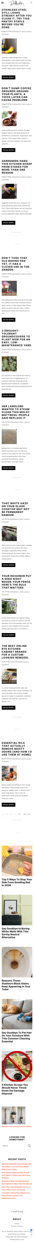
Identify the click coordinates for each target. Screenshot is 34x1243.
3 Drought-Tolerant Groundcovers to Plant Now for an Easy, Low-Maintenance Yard (16, 338)
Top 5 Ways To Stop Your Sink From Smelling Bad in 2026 (17, 882)
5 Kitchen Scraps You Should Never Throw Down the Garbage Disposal (15, 1089)
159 (19, 814)
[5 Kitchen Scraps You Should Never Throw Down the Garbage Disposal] (17, 1066)
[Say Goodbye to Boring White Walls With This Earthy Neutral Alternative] (17, 910)
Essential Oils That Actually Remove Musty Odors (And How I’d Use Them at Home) (17, 748)
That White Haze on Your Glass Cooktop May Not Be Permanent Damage (16, 509)
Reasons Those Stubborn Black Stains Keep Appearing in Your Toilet (16, 985)
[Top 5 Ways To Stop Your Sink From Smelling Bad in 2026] (17, 861)
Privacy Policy (17, 1226)
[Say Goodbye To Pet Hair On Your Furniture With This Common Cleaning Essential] (17, 1014)
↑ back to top (17, 1211)
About (17, 1223)
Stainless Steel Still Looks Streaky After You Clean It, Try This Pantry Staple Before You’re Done (17, 18)
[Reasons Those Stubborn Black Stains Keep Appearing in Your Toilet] (17, 962)
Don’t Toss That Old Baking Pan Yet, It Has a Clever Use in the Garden (15, 263)
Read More (8, 77)
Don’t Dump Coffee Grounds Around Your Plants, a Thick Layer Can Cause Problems (16, 94)
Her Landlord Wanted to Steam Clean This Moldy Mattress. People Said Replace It (16, 412)
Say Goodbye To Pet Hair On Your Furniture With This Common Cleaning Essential (17, 1037)
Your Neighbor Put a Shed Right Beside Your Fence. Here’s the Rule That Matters (17, 581)
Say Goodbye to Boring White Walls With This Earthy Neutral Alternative (16, 933)
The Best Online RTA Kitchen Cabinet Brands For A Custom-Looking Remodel (15, 651)
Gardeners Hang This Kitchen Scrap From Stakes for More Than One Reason (17, 166)
